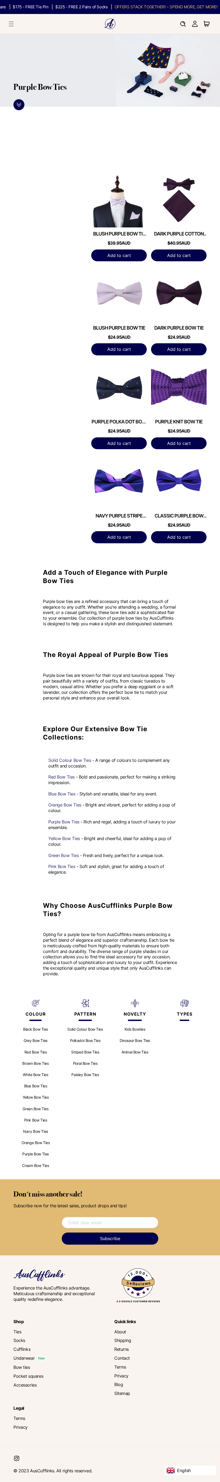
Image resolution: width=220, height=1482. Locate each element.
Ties (17, 1331)
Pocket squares (28, 1376)
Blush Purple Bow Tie (119, 328)
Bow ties (21, 1367)
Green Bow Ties (63, 855)
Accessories (24, 1385)
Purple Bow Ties (63, 821)
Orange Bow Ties (64, 805)
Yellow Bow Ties (64, 838)
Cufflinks (21, 1349)
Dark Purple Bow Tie (179, 328)
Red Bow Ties (61, 777)
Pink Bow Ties (61, 866)
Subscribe (110, 1238)
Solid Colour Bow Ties (69, 760)
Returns (121, 1349)
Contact (122, 1358)
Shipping (122, 1340)
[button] (11, 24)
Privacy (121, 1376)
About (120, 1331)
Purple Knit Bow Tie (179, 421)
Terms (120, 1367)
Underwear (24, 1358)
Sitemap (122, 1393)
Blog (118, 1384)
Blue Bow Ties (61, 794)
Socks (19, 1340)
